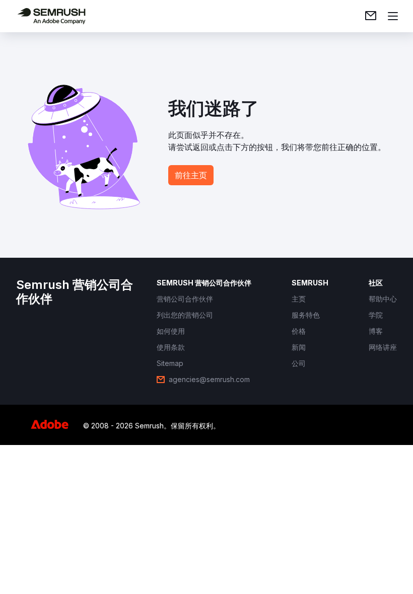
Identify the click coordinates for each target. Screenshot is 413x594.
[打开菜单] (393, 16)
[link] (371, 16)
